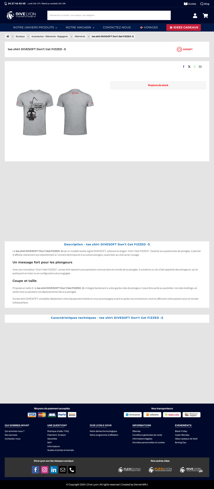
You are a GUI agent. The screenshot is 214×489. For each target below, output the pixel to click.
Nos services (11, 435)
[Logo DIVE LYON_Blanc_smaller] (22, 11)
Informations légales (142, 439)
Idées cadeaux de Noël (186, 439)
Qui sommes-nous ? (14, 431)
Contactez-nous (12, 439)
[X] (189, 67)
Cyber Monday (182, 435)
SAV (49, 442)
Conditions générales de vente (147, 435)
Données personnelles (143, 442)
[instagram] (44, 469)
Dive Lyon (92, 484)
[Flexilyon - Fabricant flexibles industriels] (160, 468)
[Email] (200, 67)
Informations (53, 446)
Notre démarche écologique (103, 431)
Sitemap (136, 431)
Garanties (52, 439)
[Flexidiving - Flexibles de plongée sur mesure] (129, 468)
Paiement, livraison (56, 435)
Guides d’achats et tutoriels (60, 450)
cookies (161, 442)
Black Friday (181, 431)
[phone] (72, 469)
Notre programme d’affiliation (104, 435)
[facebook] (35, 469)
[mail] (63, 469)
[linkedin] (53, 469)
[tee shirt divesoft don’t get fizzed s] (56, 111)
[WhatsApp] (194, 67)
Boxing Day (180, 442)
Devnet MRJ (141, 484)
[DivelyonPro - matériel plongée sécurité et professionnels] (191, 467)
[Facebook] (183, 67)
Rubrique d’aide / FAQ (58, 431)
